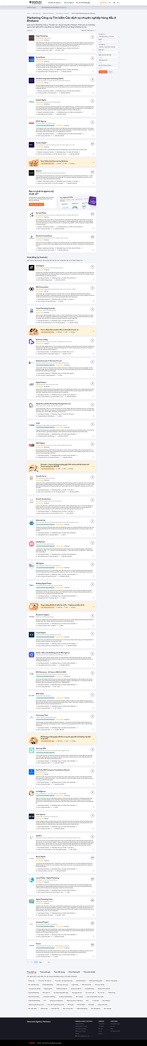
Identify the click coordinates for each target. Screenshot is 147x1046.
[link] (69, 3)
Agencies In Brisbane (48, 13)
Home (28, 13)
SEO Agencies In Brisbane (62, 13)
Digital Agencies (36, 13)
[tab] (31, 972)
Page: (40, 962)
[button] (110, 3)
